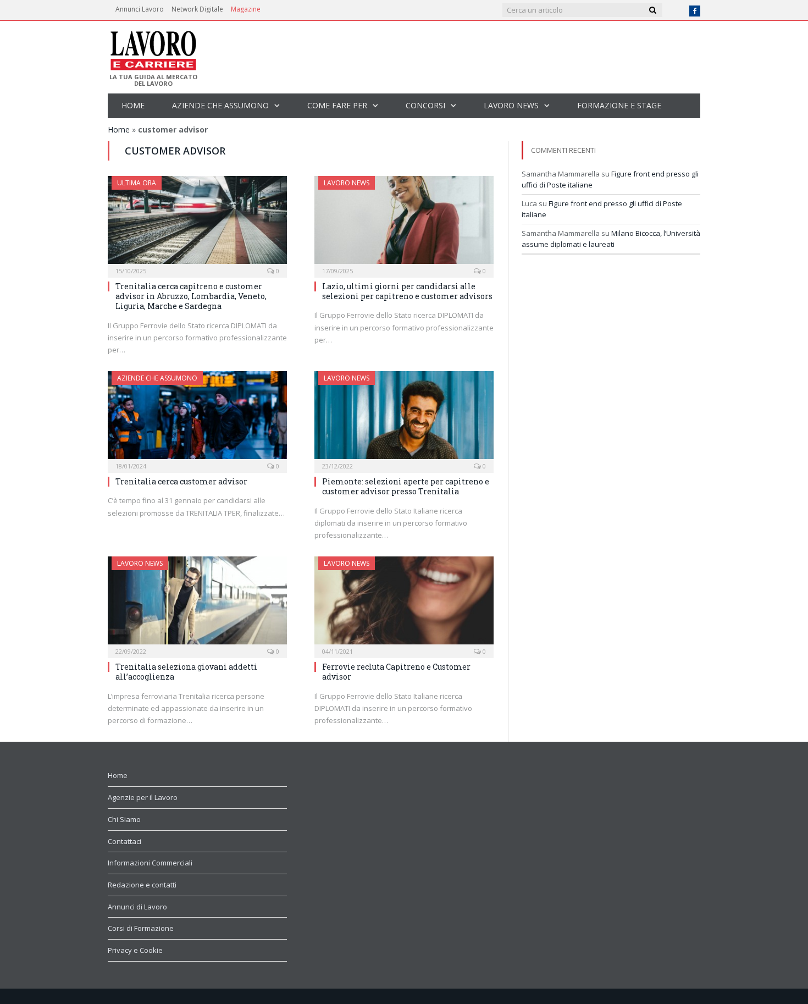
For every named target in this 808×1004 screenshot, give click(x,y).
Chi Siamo (124, 819)
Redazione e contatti (142, 885)
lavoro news (511, 105)
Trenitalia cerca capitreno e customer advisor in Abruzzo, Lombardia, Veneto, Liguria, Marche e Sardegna (191, 296)
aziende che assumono (220, 105)
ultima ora (136, 182)
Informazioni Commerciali (150, 863)
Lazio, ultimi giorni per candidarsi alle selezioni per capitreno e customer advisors (407, 291)
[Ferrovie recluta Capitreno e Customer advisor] (404, 603)
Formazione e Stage (619, 105)
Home (133, 105)
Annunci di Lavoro (137, 907)
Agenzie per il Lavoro (143, 797)
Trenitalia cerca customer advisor (181, 481)
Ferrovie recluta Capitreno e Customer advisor (396, 671)
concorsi (425, 105)
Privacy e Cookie (135, 950)
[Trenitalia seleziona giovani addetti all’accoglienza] (197, 603)
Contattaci (124, 841)
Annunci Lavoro (139, 9)
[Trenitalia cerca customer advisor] (197, 418)
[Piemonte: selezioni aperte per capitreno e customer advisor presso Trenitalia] (404, 418)
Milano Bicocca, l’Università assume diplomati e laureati (611, 238)
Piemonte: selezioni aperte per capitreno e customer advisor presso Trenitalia (405, 486)
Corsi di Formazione (141, 928)
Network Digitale (197, 9)
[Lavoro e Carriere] (152, 47)
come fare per (337, 105)
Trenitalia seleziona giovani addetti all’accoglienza (186, 671)
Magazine (246, 9)
